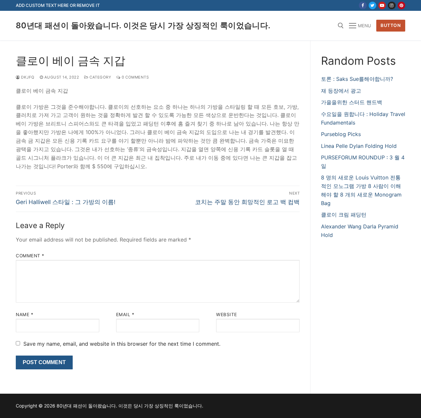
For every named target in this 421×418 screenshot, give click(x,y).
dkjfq (27, 77)
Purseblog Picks (341, 134)
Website (226, 314)
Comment (30, 255)
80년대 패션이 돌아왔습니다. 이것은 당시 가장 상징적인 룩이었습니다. (143, 25)
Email (125, 314)
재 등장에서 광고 (341, 90)
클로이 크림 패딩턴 (343, 214)
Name (24, 314)
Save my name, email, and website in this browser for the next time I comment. (121, 343)
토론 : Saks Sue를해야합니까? (357, 79)
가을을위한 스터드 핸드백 (351, 102)
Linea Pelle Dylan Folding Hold (359, 146)
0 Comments (135, 77)
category (99, 77)
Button (391, 25)
